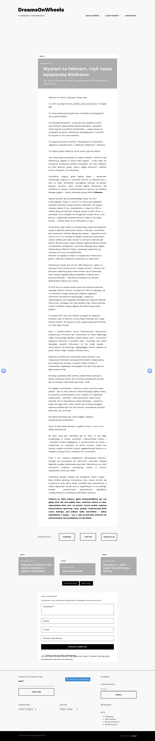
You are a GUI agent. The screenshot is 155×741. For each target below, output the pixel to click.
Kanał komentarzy (112, 722)
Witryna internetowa (52, 638)
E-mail (46, 629)
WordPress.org (110, 724)
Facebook (67, 537)
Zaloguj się (109, 716)
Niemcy (42, 56)
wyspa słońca (49, 84)
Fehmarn (69, 80)
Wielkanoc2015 (100, 80)
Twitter (88, 537)
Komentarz (49, 606)
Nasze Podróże (92, 16)
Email (21, 681)
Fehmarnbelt (81, 347)
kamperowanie (81, 80)
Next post (86, 583)
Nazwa (46, 621)
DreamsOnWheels (41, 10)
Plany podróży (112, 16)
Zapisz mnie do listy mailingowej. (61, 655)
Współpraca (130, 16)
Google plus (109, 537)
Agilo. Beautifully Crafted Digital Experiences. (134, 736)
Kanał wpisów (110, 719)
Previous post (70, 583)
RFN (91, 80)
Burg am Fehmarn (56, 80)
